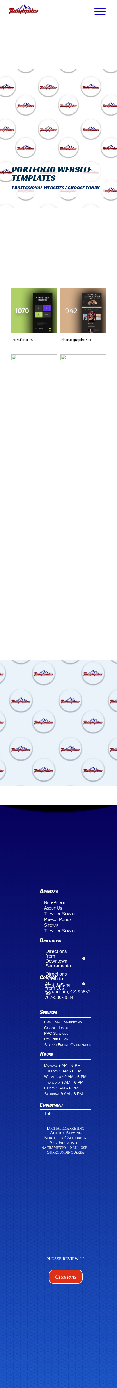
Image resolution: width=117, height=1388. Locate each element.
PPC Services (56, 1033)
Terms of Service (60, 913)
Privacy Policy (57, 919)
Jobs (49, 1113)
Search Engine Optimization (67, 1044)
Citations (65, 1277)
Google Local (56, 1027)
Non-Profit (55, 902)
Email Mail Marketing (63, 1022)
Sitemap (51, 925)
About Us (53, 908)
